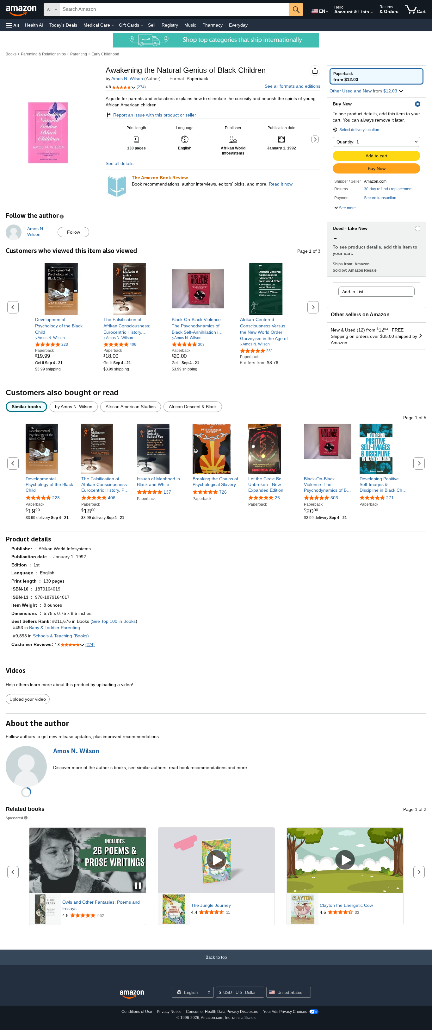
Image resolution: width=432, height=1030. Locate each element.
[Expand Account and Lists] (372, 12)
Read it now (281, 183)
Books (11, 54)
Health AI (34, 25)
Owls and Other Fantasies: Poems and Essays (101, 905)
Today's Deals (63, 25)
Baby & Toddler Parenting (54, 627)
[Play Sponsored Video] (216, 860)
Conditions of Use (136, 1011)
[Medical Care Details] (113, 25)
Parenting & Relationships (43, 54)
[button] (12, 25)
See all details (119, 163)
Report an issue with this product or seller (154, 114)
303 (334, 497)
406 (111, 497)
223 (56, 497)
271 (390, 497)
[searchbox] (174, 9)
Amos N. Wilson (127, 78)
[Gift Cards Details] (142, 25)
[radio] (376, 76)
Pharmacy (212, 25)
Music (190, 25)
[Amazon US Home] (132, 994)
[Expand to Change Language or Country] (327, 12)
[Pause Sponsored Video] (138, 886)
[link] (61, 325)
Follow (73, 232)
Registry (170, 25)
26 (277, 497)
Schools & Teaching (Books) (61, 635)
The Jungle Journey (211, 905)
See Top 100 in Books (114, 621)
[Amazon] (22, 9)
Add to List (352, 291)
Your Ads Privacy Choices (285, 1011)
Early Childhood (105, 54)
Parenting (78, 54)
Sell (151, 25)
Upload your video (27, 699)
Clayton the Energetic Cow (346, 905)
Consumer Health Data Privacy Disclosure (222, 1011)
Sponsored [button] (14, 818)
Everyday (238, 25)
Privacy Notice (169, 1011)
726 (223, 492)
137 (167, 492)
